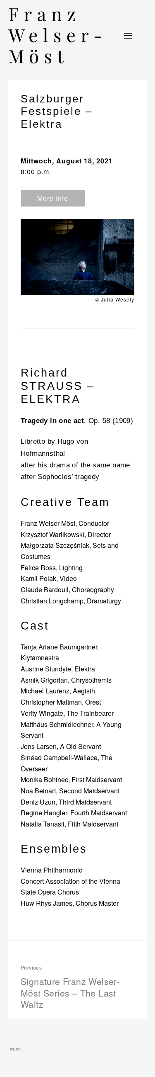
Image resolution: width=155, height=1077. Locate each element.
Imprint (15, 1049)
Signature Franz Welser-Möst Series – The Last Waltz (70, 987)
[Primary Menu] (128, 36)
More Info (52, 198)
